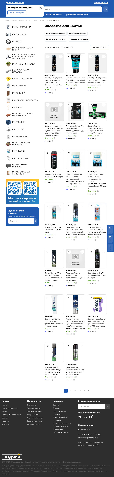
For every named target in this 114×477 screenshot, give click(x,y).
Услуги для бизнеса (10, 408)
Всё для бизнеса (54, 15)
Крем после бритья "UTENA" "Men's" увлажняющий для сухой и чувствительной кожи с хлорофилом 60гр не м (97, 181)
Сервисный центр (34, 418)
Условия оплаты (34, 408)
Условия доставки (34, 411)
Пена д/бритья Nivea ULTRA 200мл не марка (54, 175)
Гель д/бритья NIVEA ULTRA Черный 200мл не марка (96, 275)
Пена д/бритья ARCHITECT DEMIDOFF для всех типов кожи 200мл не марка (75, 370)
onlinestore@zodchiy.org (88, 438)
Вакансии (57, 405)
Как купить (31, 405)
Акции (4, 411)
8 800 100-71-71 (84, 430)
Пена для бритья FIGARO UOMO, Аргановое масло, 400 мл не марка (75, 276)
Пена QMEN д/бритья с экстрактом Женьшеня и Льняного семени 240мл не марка (97, 81)
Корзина (5, 421)
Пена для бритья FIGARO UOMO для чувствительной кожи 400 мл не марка (97, 230)
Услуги (4, 405)
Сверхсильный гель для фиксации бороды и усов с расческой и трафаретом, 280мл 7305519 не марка (54, 131)
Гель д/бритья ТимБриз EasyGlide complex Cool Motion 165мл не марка (75, 80)
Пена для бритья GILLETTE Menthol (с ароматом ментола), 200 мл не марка (53, 370)
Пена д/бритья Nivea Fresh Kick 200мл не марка (53, 229)
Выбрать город (17, 13)
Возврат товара (33, 424)
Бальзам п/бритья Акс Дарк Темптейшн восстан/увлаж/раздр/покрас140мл (75, 129)
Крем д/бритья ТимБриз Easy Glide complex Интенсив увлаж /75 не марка (95, 129)
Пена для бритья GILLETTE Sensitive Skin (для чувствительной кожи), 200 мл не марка (75, 230)
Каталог (6, 401)
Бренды (5, 418)
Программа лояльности (76, 15)
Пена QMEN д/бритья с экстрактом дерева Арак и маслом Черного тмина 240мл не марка (54, 82)
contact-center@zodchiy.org (89, 434)
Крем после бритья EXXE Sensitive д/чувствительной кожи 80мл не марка (54, 322)
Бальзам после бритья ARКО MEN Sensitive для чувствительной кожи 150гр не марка (97, 322)
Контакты (5, 424)
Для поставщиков (60, 417)
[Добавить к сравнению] (61, 56)
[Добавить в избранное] (48, 56)
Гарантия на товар (34, 421)
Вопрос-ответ (33, 415)
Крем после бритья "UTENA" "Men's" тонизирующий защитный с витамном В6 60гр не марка (75, 179)
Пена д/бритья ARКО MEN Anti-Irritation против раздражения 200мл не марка (53, 276)
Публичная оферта (60, 432)
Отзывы (56, 408)
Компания (58, 401)
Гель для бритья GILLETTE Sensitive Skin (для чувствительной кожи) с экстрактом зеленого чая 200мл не (75, 323)
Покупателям (34, 401)
